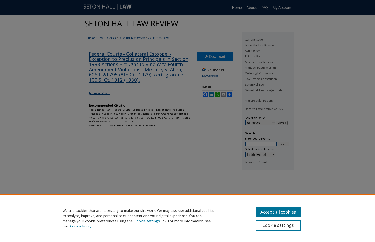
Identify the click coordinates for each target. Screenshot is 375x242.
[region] (187, 218)
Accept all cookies (278, 212)
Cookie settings (147, 221)
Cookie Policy (81, 226)
